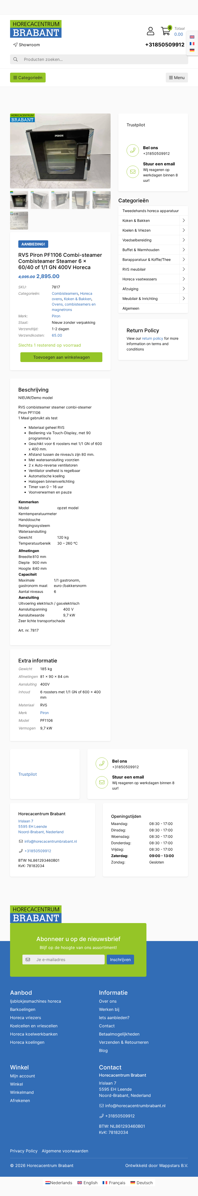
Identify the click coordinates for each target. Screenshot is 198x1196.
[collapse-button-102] (183, 298)
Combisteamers (65, 293)
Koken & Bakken (77, 299)
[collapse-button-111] (183, 259)
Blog (103, 1050)
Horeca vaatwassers (139, 279)
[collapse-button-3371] (183, 289)
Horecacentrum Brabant (50, 1165)
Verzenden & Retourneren (123, 1042)
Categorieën (29, 77)
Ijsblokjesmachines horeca (35, 1001)
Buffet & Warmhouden (140, 250)
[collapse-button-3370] (183, 240)
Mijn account (22, 1076)
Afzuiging (130, 289)
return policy (152, 338)
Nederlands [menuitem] (61, 1182)
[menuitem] (192, 36)
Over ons (108, 1001)
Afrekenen (20, 1100)
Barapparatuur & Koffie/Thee (146, 259)
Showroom (29, 44)
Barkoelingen (22, 1009)
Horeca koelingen (27, 1042)
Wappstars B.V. (173, 1165)
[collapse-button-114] (183, 220)
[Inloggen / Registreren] (151, 31)
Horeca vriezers (25, 1017)
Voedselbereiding (137, 240)
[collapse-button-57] (183, 250)
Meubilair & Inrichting (140, 298)
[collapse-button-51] (183, 269)
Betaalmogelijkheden (119, 1034)
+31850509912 (165, 45)
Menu (179, 77)
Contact (107, 1026)
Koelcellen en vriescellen (33, 1026)
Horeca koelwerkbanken (33, 1034)
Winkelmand (22, 1092)
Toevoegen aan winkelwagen (61, 357)
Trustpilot (136, 124)
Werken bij (109, 1009)
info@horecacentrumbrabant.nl (50, 841)
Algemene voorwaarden (65, 1150)
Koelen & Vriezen (136, 230)
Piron (56, 316)
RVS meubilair (134, 269)
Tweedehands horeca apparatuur (150, 210)
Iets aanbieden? (114, 1017)
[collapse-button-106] (183, 230)
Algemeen (130, 308)
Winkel (16, 1084)
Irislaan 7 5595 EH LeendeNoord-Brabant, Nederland (41, 826)
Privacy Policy (24, 1150)
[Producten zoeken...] (15, 59)
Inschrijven (120, 959)
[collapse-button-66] (183, 279)
